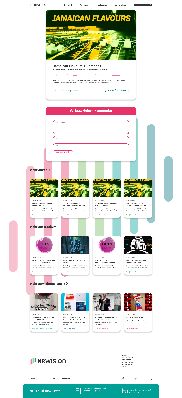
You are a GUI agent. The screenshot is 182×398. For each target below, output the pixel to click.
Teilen (111, 90)
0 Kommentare (116, 75)
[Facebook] (123, 379)
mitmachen (102, 5)
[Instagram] (137, 379)
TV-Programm (85, 5)
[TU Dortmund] (137, 391)
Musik (62, 91)
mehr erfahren (120, 5)
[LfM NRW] (91, 391)
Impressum (66, 378)
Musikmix (67, 91)
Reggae (93, 80)
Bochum (75, 75)
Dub (59, 91)
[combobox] (143, 5)
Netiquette (50, 378)
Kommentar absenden (63, 152)
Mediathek (68, 5)
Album (73, 91)
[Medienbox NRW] (45, 391)
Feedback (123, 90)
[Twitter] (150, 379)
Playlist (77, 91)
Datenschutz (34, 378)
